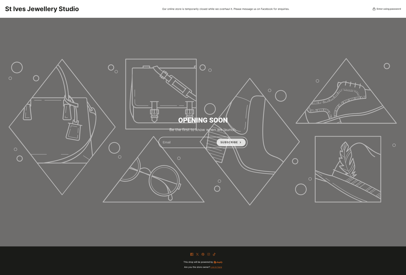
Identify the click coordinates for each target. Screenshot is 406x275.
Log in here (216, 267)
